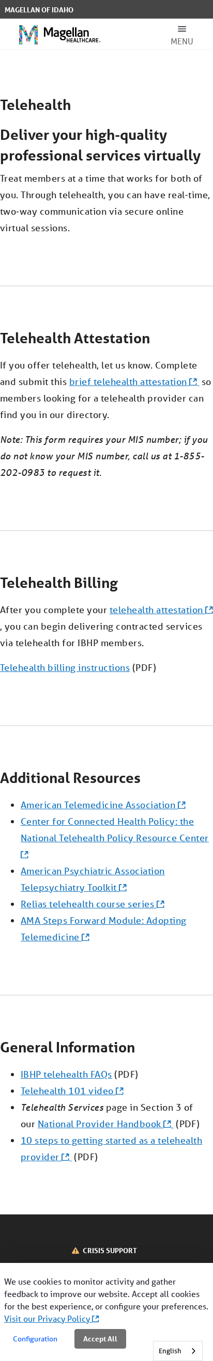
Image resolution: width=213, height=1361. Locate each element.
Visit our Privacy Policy (48, 1318)
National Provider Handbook (100, 1123)
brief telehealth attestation (129, 381)
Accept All (100, 1338)
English (170, 1351)
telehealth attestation (157, 609)
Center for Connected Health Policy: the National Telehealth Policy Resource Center (115, 829)
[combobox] (178, 1351)
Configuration (35, 1338)
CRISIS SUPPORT (110, 1250)
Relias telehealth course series (89, 903)
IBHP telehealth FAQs (66, 1074)
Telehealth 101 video (68, 1090)
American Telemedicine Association (99, 804)
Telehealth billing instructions (65, 667)
